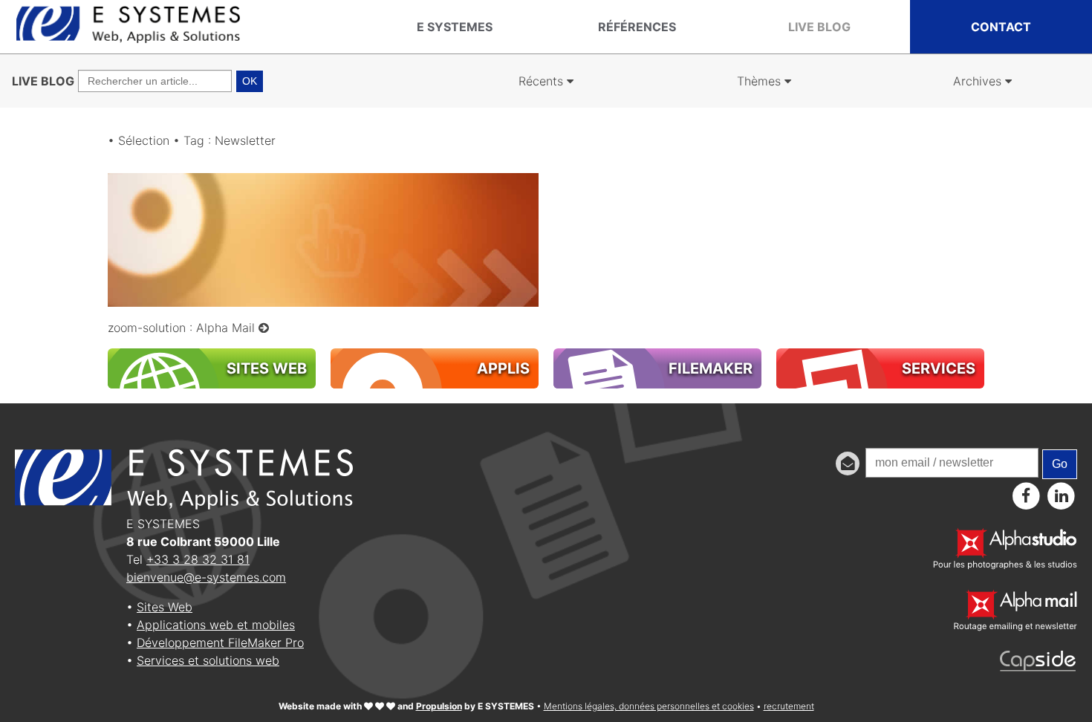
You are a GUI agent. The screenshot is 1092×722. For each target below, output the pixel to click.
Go (1059, 464)
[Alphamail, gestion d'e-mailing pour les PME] (1015, 626)
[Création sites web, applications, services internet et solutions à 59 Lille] (128, 39)
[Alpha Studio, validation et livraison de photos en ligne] (1005, 565)
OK (249, 81)
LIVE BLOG (43, 81)
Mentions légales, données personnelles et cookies (649, 706)
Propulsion (439, 706)
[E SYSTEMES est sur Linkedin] (1061, 495)
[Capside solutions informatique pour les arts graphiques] (1038, 667)
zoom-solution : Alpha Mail (183, 327)
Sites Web (164, 606)
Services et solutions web (208, 660)
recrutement (789, 706)
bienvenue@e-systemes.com (206, 577)
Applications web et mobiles (216, 624)
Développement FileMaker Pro (220, 642)
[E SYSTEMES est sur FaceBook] (1026, 495)
